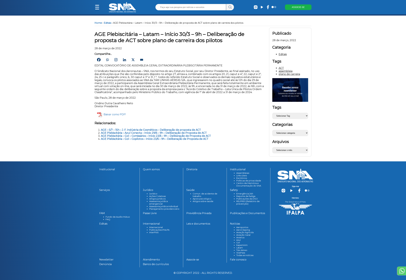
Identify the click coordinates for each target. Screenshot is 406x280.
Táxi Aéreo (241, 250)
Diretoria (191, 169)
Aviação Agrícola (245, 232)
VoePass (240, 252)
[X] (133, 60)
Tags (276, 107)
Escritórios (241, 178)
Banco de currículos (156, 264)
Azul (238, 240)
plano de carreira (289, 74)
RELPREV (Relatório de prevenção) (248, 202)
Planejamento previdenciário (164, 209)
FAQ (108, 219)
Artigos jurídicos (157, 198)
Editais (107, 22)
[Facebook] (99, 60)
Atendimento (151, 259)
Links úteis (241, 175)
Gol (238, 242)
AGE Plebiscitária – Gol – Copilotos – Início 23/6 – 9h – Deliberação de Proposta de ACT (154, 138)
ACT (281, 68)
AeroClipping (243, 230)
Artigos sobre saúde (203, 201)
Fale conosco (238, 259)
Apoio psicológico (202, 198)
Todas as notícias (244, 255)
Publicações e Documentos (247, 213)
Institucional (107, 169)
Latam (239, 247)
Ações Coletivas (157, 196)
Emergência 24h (244, 193)
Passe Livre (150, 213)
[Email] (142, 60)
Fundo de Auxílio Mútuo (118, 217)
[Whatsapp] (107, 60)
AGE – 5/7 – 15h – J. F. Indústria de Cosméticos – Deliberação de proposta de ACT (151, 129)
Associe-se (192, 259)
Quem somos (151, 169)
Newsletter (106, 259)
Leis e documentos (198, 223)
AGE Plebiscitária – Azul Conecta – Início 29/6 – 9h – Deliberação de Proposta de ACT (154, 132)
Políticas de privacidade (248, 180)
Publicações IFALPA (159, 230)
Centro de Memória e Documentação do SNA (248, 184)
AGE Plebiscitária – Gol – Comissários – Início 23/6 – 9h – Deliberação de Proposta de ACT (156, 135)
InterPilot (154, 232)
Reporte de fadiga (245, 196)
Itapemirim (242, 245)
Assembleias (242, 173)
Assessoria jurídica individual (163, 206)
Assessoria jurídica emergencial (158, 202)
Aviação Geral (243, 235)
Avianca (240, 237)
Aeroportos (242, 227)
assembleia (285, 71)
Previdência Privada (198, 213)
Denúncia (105, 264)
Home (98, 22)
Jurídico (153, 193)
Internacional (156, 227)
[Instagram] (116, 60)
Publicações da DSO (247, 198)
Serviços (104, 190)
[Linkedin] (124, 60)
